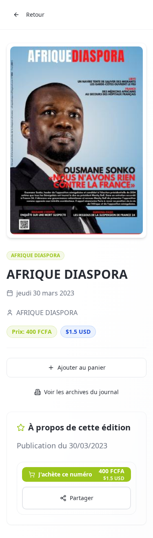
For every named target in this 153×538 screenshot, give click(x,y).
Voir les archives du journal (81, 392)
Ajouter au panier (82, 367)
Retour (35, 14)
